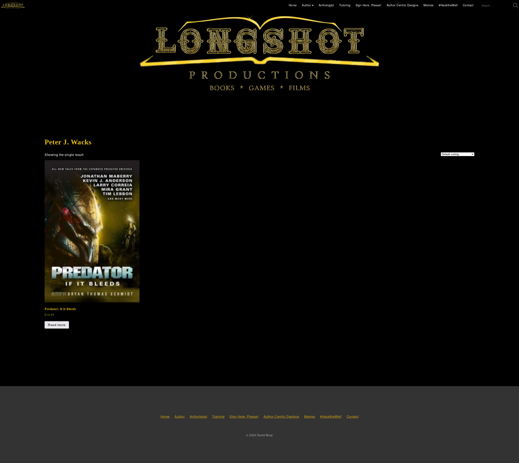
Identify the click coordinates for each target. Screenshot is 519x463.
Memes (429, 5)
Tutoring (345, 5)
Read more (57, 324)
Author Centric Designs (402, 5)
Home (293, 5)
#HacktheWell (448, 5)
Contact (468, 5)
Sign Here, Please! (368, 5)
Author (306, 5)
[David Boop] (13, 6)
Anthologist (326, 5)
